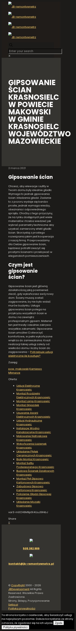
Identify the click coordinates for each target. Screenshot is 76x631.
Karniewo (35, 369)
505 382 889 (31, 548)
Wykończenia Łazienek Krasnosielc (31, 446)
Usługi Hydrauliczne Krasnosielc (29, 422)
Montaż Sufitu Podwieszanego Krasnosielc (35, 465)
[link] (9, 56)
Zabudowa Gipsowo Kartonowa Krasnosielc (31, 488)
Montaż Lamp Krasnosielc (33, 401)
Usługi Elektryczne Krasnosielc (28, 388)
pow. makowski (18, 369)
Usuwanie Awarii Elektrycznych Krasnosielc (33, 415)
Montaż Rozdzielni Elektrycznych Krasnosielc (33, 395)
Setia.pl (13, 605)
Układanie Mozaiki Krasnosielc (28, 504)
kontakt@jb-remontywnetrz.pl (31, 564)
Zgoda (58, 622)
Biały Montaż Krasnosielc (32, 459)
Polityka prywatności (21, 608)
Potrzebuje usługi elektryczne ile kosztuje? (30, 354)
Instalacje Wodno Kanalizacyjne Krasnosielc (33, 430)
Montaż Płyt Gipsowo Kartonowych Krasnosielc (33, 480)
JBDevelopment (18, 589)
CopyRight (18, 585)
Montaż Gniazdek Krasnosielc (27, 407)
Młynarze (14, 373)
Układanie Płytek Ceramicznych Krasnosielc (34, 453)
